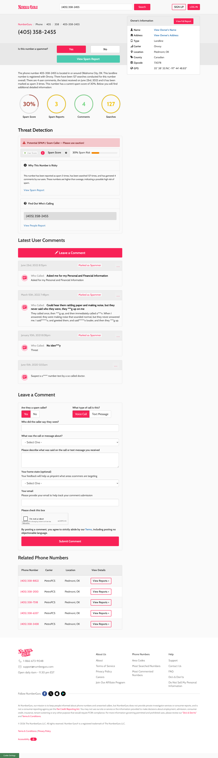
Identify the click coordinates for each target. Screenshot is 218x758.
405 (48, 24)
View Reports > (101, 580)
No (105, 49)
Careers (100, 677)
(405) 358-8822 (29, 580)
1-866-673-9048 (33, 660)
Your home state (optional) (36, 471)
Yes (71, 49)
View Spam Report (88, 59)
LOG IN (194, 6)
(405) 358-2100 (29, 591)
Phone (39, 24)
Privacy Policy (104, 671)
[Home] (28, 7)
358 (57, 24)
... (118, 266)
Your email (27, 491)
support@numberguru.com (38, 666)
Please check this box (33, 510)
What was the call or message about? (41, 435)
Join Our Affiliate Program (110, 682)
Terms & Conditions (31, 716)
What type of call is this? (86, 407)
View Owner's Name (165, 29)
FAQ (171, 671)
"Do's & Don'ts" (189, 712)
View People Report (34, 225)
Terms (88, 529)
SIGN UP (179, 6)
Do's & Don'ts (176, 677)
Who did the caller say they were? (40, 421)
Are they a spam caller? (34, 407)
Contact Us (175, 666)
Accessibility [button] (24, 739)
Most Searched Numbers (146, 666)
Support (173, 660)
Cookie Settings (9, 755)
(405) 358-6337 (29, 613)
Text (100, 414)
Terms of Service (105, 666)
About (99, 660)
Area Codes (138, 660)
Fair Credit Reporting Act (68, 709)
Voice (81, 414)
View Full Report (183, 21)
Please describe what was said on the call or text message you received (60, 450)
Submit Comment (70, 541)
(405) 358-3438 (29, 624)
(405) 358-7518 (29, 602)
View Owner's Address (166, 35)
